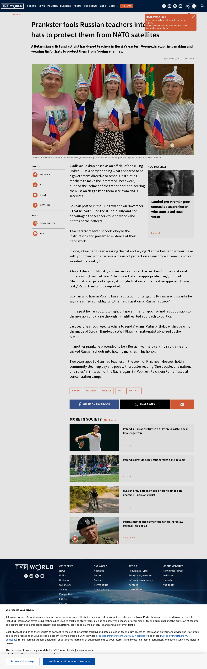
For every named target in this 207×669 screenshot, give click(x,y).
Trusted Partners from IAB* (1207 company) (122, 636)
